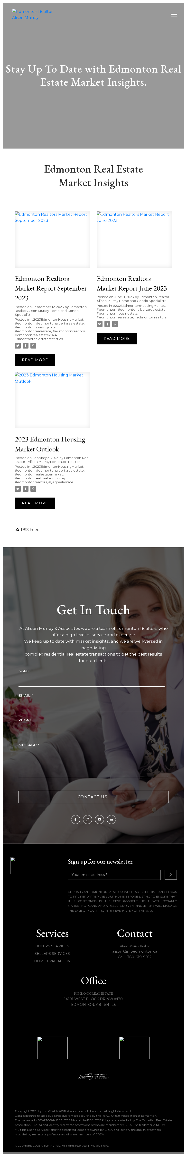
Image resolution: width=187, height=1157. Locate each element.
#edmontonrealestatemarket (39, 474)
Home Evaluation (52, 961)
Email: (25, 695)
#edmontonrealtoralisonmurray (40, 478)
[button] (75, 819)
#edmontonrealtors (69, 331)
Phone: (26, 720)
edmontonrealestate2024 (36, 335)
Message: (28, 745)
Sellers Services (52, 953)
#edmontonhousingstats (35, 327)
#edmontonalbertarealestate (60, 323)
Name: (25, 671)
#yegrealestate (60, 482)
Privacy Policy (100, 1145)
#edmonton (25, 323)
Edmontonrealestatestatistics (39, 339)
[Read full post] (52, 242)
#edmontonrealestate (33, 331)
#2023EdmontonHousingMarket (57, 319)
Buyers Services (52, 946)
